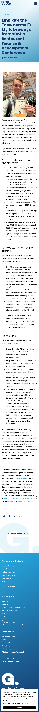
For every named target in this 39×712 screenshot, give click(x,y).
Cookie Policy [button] (16, 701)
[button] (4, 516)
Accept (19, 707)
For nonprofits (9, 596)
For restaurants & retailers (14, 561)
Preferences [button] (24, 703)
